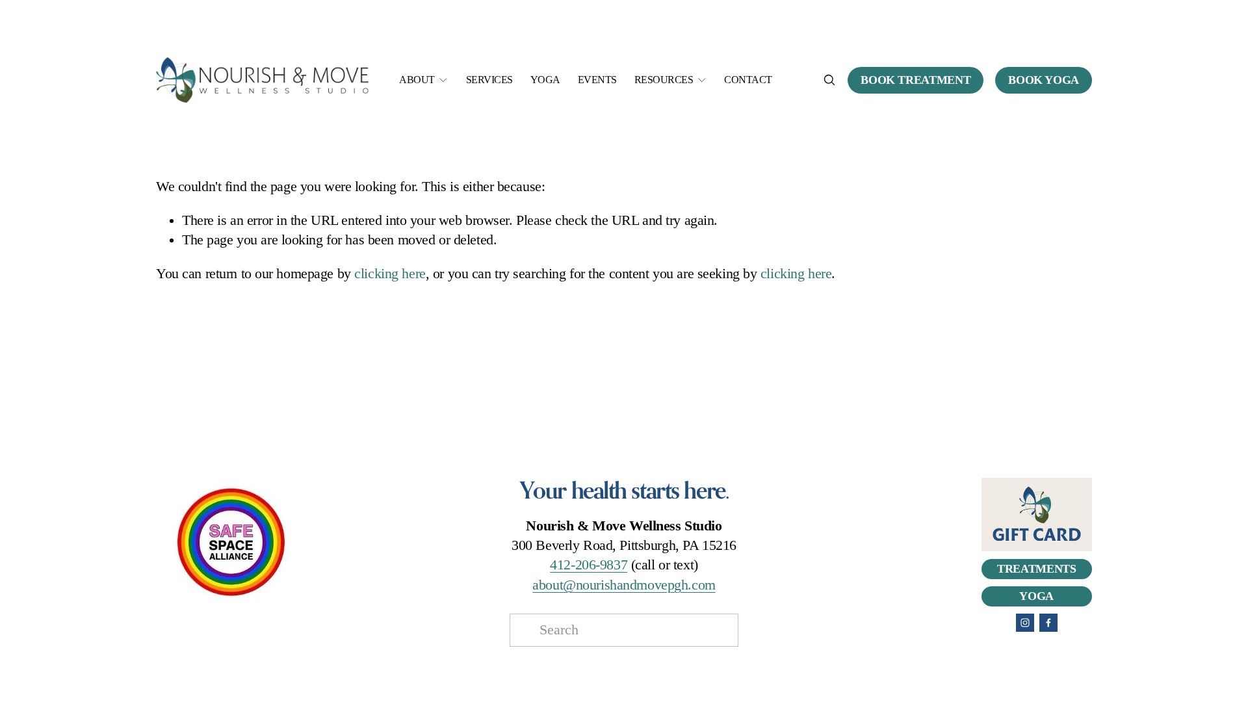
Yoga (545, 79)
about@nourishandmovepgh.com (623, 585)
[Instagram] (1025, 623)
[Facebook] (1048, 623)
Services (489, 79)
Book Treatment (915, 79)
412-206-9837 (588, 565)
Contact (748, 79)
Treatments (1036, 568)
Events (597, 79)
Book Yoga (1043, 79)
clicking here (389, 273)
